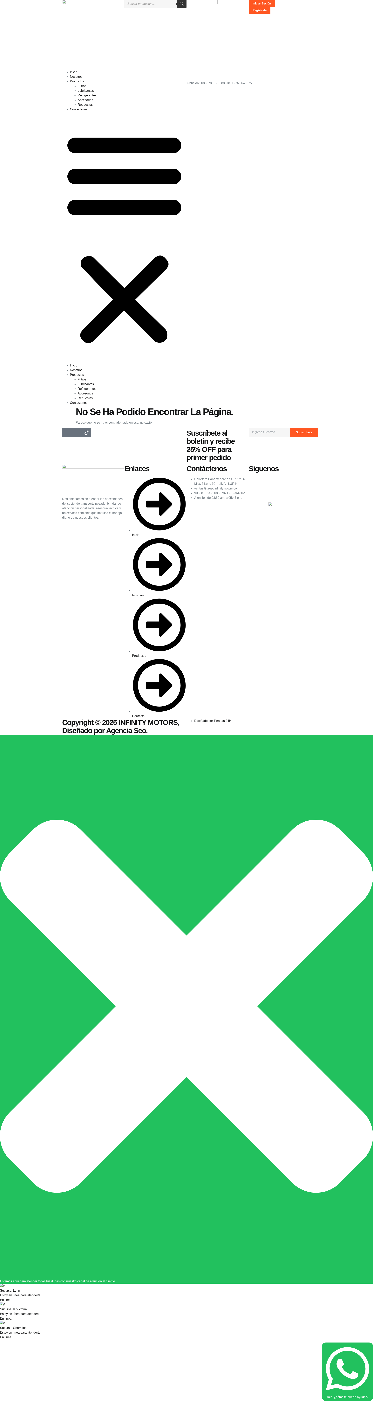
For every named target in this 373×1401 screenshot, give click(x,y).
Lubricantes (86, 90)
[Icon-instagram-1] (77, 432)
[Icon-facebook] (67, 432)
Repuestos (85, 104)
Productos (77, 81)
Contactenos (78, 109)
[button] (124, 237)
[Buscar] (181, 4)
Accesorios (85, 100)
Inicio (73, 72)
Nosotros (76, 76)
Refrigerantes (87, 95)
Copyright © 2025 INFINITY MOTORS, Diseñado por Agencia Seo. (120, 726)
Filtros (82, 86)
